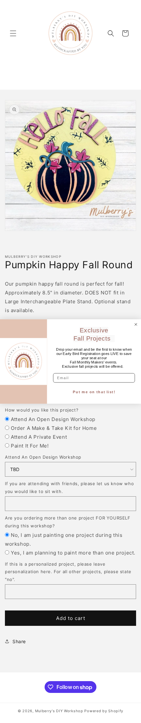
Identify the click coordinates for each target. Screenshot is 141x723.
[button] (13, 33)
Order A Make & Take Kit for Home (54, 428)
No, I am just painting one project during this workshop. (64, 539)
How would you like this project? (41, 410)
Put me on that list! (94, 392)
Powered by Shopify (103, 711)
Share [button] (19, 641)
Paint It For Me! (30, 446)
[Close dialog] (136, 324)
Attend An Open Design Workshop (53, 419)
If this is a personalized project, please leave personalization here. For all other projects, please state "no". (68, 571)
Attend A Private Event (39, 437)
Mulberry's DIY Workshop (59, 711)
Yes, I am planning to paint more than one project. (73, 553)
